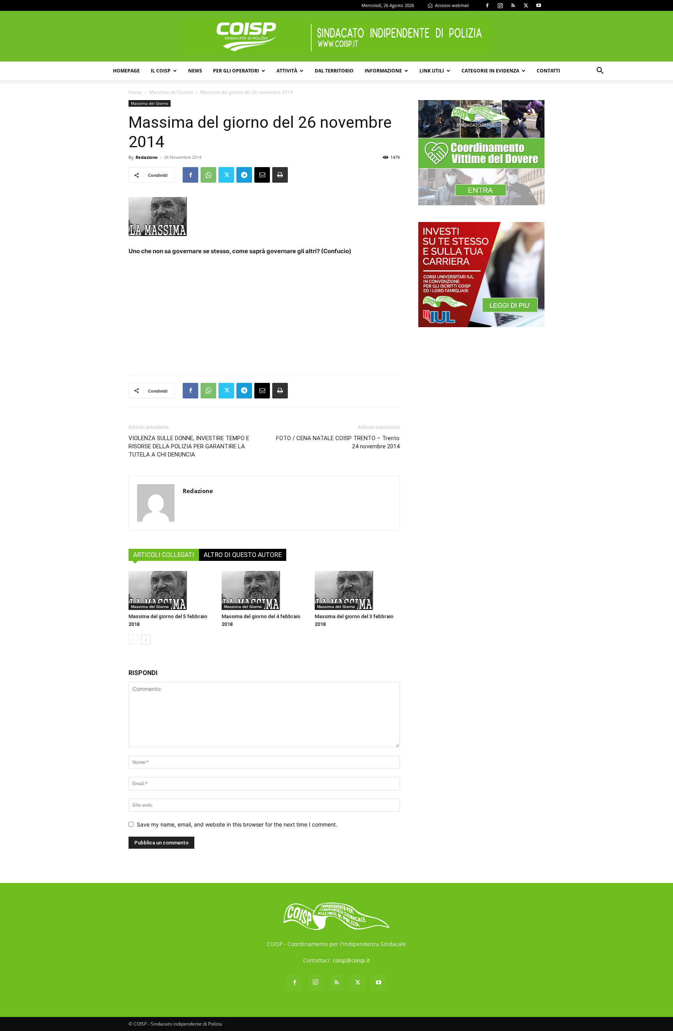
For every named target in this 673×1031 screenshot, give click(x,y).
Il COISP (161, 70)
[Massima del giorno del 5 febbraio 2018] (171, 590)
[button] (599, 71)
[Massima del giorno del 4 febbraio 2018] (264, 590)
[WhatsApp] (208, 175)
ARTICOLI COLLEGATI (163, 555)
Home (135, 92)
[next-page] (146, 640)
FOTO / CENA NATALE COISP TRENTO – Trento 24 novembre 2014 (338, 442)
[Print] (280, 175)
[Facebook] (487, 5)
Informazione (383, 70)
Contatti (548, 70)
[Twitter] (526, 5)
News (195, 70)
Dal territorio (334, 70)
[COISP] (336, 36)
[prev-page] (133, 640)
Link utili (431, 70)
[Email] (262, 175)
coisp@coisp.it (351, 960)
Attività (287, 70)
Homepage (126, 70)
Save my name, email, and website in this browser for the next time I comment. (237, 824)
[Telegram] (244, 175)
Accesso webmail (451, 5)
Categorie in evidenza (490, 70)
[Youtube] (538, 5)
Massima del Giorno (171, 92)
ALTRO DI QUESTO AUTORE (243, 555)
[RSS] (513, 5)
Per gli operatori (236, 70)
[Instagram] (500, 5)
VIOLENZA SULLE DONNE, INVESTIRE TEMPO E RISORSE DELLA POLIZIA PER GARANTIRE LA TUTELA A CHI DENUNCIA (189, 446)
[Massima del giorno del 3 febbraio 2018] (357, 590)
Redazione (147, 157)
